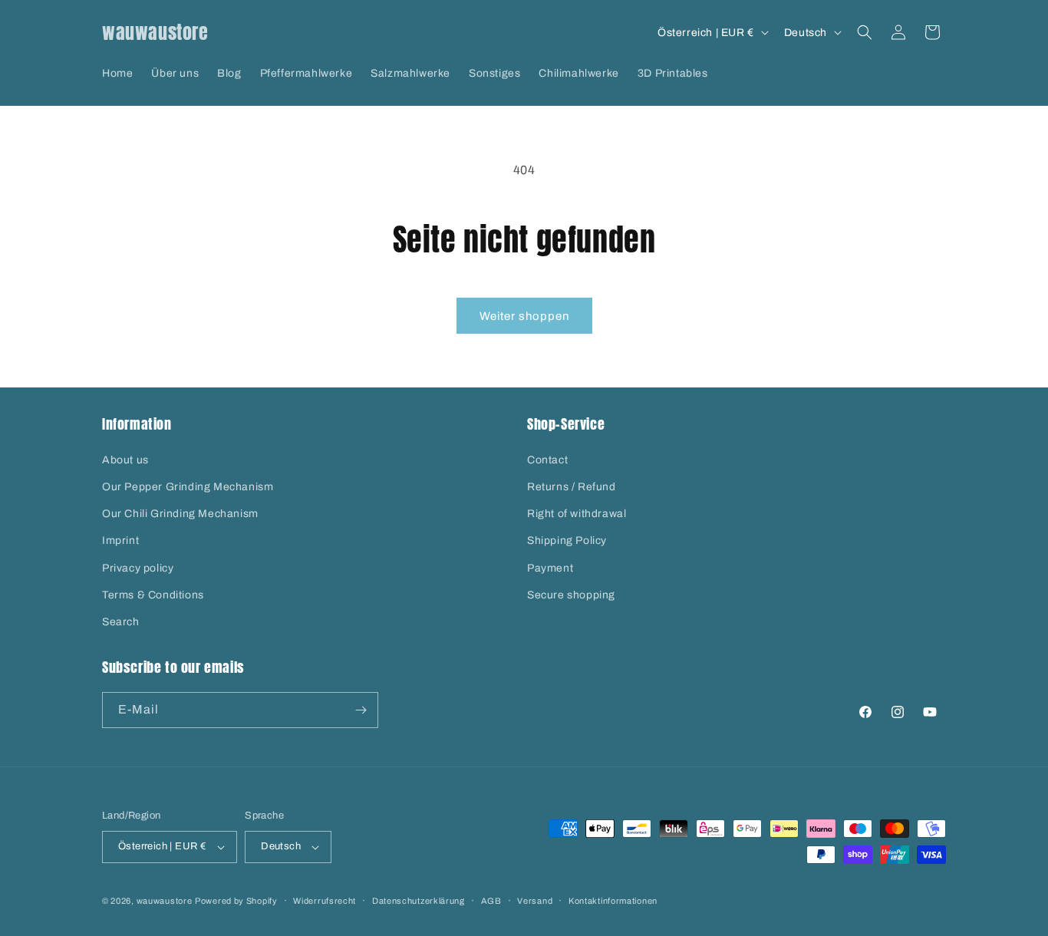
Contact (547, 460)
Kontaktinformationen (612, 900)
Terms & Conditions (153, 595)
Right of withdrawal (576, 513)
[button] (865, 32)
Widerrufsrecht (324, 900)
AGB (491, 900)
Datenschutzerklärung (418, 900)
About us (125, 460)
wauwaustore (165, 900)
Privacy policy (137, 568)
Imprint (120, 540)
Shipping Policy (567, 540)
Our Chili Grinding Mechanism (180, 513)
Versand (534, 900)
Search (121, 622)
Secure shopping (571, 595)
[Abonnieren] (360, 710)
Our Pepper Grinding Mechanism (187, 487)
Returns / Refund (571, 487)
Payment (550, 568)
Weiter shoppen (524, 316)
